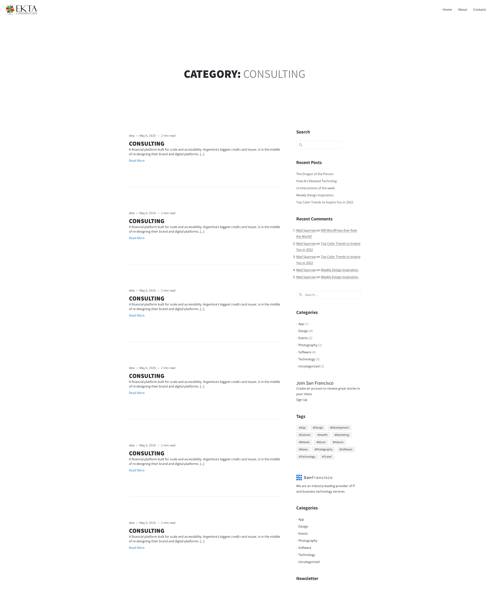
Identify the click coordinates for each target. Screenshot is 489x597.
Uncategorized (309, 366)
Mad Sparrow (306, 230)
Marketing (342, 435)
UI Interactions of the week (315, 188)
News (304, 449)
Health (323, 435)
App (301, 324)
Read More (137, 160)
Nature (338, 442)
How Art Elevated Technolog (316, 181)
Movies (305, 442)
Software (304, 352)
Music (322, 442)
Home (447, 9)
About (462, 9)
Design (303, 331)
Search (303, 132)
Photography (307, 345)
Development (340, 427)
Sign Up (301, 400)
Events (303, 338)
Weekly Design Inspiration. (315, 195)
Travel (328, 456)
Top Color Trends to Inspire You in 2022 (324, 202)
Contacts (479, 9)
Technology (306, 359)
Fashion (306, 435)
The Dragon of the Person (315, 174)
